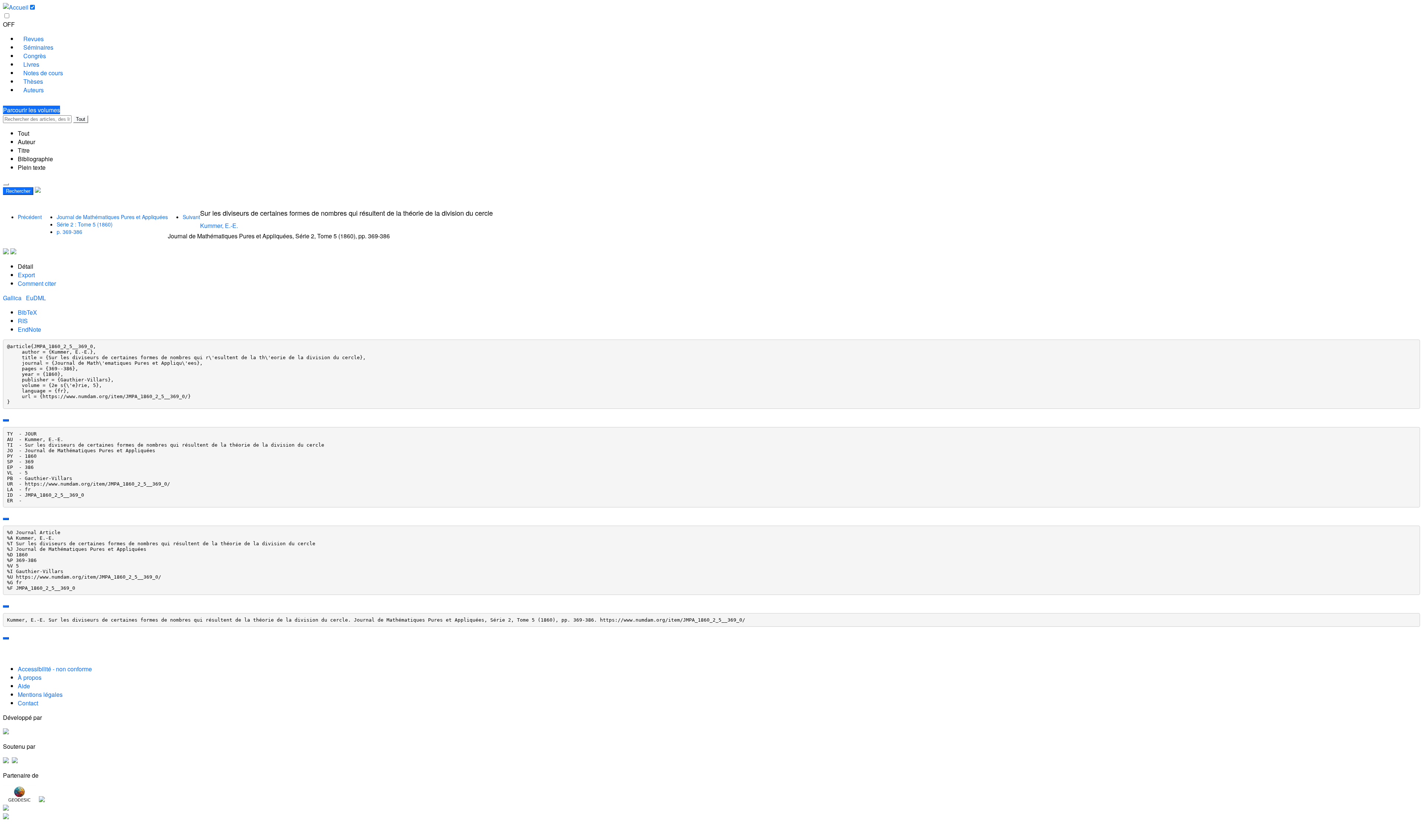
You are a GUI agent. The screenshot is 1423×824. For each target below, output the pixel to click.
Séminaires (38, 47)
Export (26, 275)
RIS (23, 321)
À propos (30, 677)
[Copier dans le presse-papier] (6, 420)
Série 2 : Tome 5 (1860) (85, 224)
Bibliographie (35, 159)
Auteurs (33, 90)
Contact (28, 703)
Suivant (191, 217)
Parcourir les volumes (31, 110)
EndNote (29, 329)
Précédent (30, 217)
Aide (24, 686)
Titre (24, 150)
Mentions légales (40, 694)
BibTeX (27, 312)
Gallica (13, 298)
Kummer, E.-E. (219, 225)
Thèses (33, 81)
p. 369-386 (69, 231)
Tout (80, 119)
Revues (33, 38)
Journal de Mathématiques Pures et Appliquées (112, 217)
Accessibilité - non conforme (55, 669)
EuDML (36, 298)
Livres (31, 64)
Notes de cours (43, 73)
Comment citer (37, 283)
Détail (25, 266)
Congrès (34, 56)
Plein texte (32, 167)
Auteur (26, 142)
